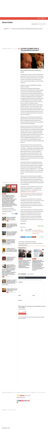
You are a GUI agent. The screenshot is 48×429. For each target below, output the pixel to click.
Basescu (36, 230)
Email (33, 295)
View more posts (28, 230)
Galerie (34, 258)
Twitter (29, 236)
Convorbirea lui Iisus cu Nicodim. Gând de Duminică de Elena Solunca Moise (11, 259)
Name (19, 295)
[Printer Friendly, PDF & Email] (40, 225)
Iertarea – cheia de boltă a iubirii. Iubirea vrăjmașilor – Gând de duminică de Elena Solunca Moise (11, 233)
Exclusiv (21, 258)
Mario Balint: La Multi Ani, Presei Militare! (27, 241)
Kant (33, 231)
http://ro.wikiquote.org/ (37, 193)
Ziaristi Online (7, 22)
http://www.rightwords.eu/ (25, 193)
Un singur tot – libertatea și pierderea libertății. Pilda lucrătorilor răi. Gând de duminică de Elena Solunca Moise (9, 282)
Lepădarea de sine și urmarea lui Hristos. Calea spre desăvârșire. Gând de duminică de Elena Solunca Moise (9, 250)
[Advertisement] (24, 8)
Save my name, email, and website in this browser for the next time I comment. (32, 307)
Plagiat (41, 231)
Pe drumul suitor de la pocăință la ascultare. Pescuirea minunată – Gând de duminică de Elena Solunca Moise (8, 241)
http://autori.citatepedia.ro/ (31, 191)
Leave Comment (30, 273)
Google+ (34, 236)
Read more (4, 213)
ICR (41, 230)
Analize (4, 193)
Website (20, 300)
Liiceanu (38, 231)
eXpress (30, 229)
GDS (39, 230)
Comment (20, 282)
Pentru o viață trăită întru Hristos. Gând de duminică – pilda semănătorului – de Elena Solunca (11, 225)
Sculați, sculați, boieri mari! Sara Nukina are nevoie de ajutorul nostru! (11, 289)
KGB (35, 231)
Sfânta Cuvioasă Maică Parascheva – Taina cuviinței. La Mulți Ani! (11, 218)
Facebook (23, 236)
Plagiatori (34, 233)
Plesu (38, 233)
